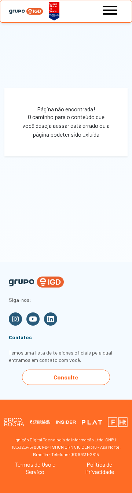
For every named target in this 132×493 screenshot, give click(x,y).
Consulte (66, 377)
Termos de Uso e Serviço (35, 468)
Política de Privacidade (99, 468)
